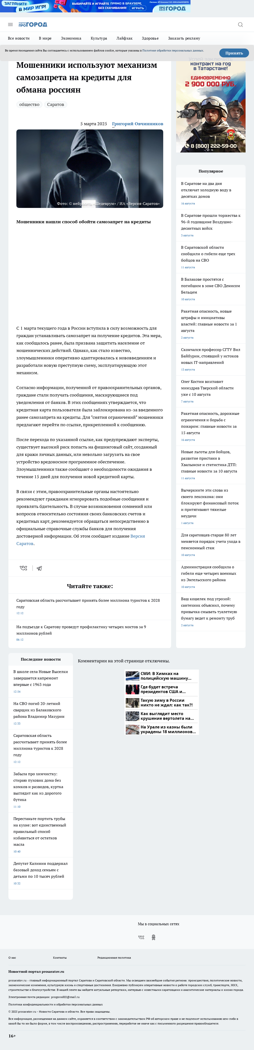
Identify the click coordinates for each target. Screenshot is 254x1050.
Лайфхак (124, 38)
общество (29, 104)
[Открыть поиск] (240, 24)
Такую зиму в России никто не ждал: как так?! (167, 703)
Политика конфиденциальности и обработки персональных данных (55, 1004)
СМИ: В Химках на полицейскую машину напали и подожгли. (164, 676)
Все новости (19, 38)
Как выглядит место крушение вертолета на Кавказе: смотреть (165, 716)
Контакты (60, 957)
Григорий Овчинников (137, 123)
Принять (234, 52)
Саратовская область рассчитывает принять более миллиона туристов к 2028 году (88, 606)
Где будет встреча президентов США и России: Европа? (161, 689)
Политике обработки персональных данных (172, 50)
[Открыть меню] (10, 24)
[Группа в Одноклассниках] (153, 937)
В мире (45, 38)
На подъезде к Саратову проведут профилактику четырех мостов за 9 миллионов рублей (81, 632)
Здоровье (150, 38)
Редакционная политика (114, 957)
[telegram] (41, 568)
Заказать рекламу (184, 38)
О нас (12, 957)
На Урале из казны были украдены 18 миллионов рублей (166, 729)
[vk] (24, 568)
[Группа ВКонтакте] (141, 937)
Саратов (55, 104)
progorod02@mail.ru (65, 997)
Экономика (71, 38)
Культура (99, 38)
